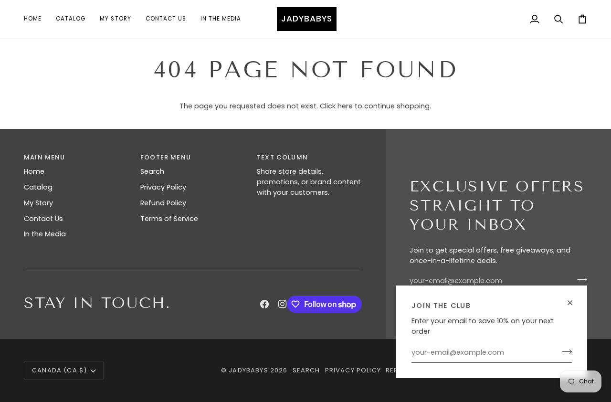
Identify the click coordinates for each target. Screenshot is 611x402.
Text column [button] (282, 157)
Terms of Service (169, 218)
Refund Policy (163, 203)
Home (34, 171)
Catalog (38, 187)
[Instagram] (282, 304)
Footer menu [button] (165, 157)
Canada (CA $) (59, 370)
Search (152, 171)
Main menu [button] (44, 157)
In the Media (45, 234)
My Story (38, 203)
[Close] (574, 299)
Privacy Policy (163, 187)
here (345, 106)
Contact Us (43, 218)
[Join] (564, 351)
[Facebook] (264, 304)
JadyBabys (248, 370)
